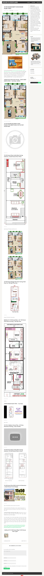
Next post (23, 540)
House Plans (11, 10)
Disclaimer (33, 2)
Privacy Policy (39, 2)
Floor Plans (32, 70)
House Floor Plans (10, 573)
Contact (28, 2)
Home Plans (32, 71)
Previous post (7, 540)
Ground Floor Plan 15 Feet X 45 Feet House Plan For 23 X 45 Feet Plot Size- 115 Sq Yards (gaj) (35, 11)
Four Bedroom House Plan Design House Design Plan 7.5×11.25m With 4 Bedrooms (35, 8)
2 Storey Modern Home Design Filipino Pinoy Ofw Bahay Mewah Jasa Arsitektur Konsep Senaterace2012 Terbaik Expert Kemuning (35, 24)
